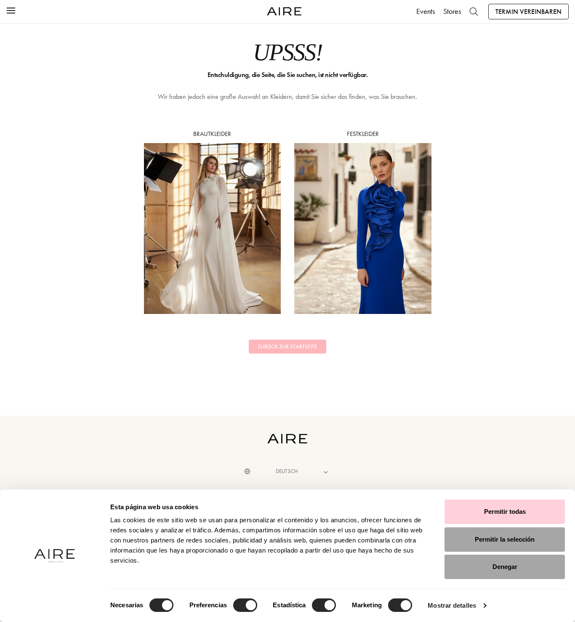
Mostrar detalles (452, 605)
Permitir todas (505, 511)
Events (425, 11)
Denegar (504, 566)
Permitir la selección (505, 539)
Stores (452, 11)
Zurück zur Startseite (287, 346)
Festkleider (363, 134)
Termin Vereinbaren (528, 12)
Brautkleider (212, 134)
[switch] (245, 605)
